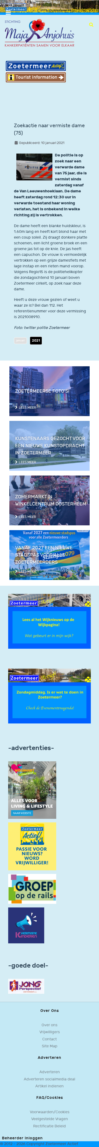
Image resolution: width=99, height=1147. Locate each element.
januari (20, 340)
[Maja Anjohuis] (39, 33)
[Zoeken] (91, 24)
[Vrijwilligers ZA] (32, 846)
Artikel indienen (49, 1086)
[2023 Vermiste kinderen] (26, 925)
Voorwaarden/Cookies (49, 1112)
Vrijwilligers (49, 1032)
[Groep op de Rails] (32, 889)
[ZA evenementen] (49, 696)
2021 (36, 340)
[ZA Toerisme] (36, 71)
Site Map (49, 1046)
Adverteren (49, 1072)
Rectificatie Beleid (49, 1126)
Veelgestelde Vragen (49, 1119)
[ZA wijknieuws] (49, 621)
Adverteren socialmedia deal (49, 1079)
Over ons (49, 1025)
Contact (49, 1039)
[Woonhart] (32, 790)
